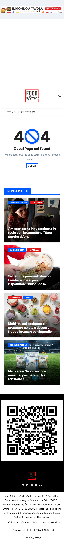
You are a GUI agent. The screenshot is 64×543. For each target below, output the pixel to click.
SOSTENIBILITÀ (17, 250)
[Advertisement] (32, 53)
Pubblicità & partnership (46, 522)
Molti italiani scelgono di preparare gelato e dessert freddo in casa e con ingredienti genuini (32, 329)
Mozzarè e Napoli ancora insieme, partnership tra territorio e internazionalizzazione (27, 377)
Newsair (29, 517)
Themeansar (43, 517)
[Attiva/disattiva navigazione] (5, 96)
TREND (27, 297)
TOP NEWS (36, 202)
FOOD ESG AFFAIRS (38, 530)
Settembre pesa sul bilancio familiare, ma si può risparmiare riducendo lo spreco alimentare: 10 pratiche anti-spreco (31, 284)
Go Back (32, 166)
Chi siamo (13, 522)
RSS (53, 530)
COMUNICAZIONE (18, 202)
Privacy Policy (34, 537)
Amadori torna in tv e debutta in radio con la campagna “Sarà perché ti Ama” (32, 232)
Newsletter (19, 530)
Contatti (25, 522)
